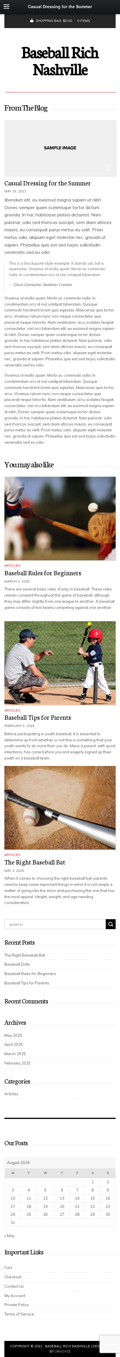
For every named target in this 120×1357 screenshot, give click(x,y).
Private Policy (16, 1304)
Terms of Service (19, 1314)
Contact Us (14, 1286)
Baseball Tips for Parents (37, 716)
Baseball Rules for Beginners (42, 572)
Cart (8, 1267)
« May (9, 1235)
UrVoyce (63, 1351)
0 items (83, 21)
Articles (12, 566)
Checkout (12, 1277)
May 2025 (13, 1035)
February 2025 (17, 1063)
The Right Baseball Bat (34, 861)
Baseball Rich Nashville (60, 59)
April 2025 (13, 1044)
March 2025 (15, 1053)
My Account (14, 1295)
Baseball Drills (17, 964)
